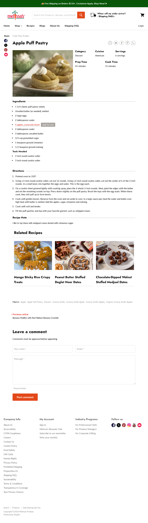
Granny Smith (58, 302)
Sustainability (10, 479)
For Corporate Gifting (85, 433)
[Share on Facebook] (6, 40)
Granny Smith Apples (95, 302)
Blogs (42, 25)
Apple (23, 302)
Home (7, 25)
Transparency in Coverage (16, 487)
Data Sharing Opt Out (31, 508)
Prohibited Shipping (13, 466)
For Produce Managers (86, 429)
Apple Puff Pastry (34, 302)
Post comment (25, 397)
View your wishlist (48, 437)
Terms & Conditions (13, 483)
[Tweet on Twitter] (6, 45)
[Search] (81, 15)
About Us (55, 25)
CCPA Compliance (12, 433)
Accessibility (10, 429)
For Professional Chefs (86, 425)
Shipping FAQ (72, 25)
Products (16, 508)
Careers (7, 437)
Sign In (43, 425)
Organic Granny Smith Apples (119, 302)
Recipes (31, 25)
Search (6, 508)
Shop (18, 25)
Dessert (47, 302)
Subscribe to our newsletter (53, 433)
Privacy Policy (10, 462)
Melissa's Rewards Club (51, 429)
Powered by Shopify (12, 514)
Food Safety (9, 450)
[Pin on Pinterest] (6, 50)
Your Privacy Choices (14, 492)
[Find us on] (6, 55)
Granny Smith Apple (75, 302)
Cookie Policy (10, 446)
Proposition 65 (11, 471)
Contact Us (9, 441)
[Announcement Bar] (74, 3)
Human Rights (10, 458)
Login (141, 25)
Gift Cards (8, 454)
